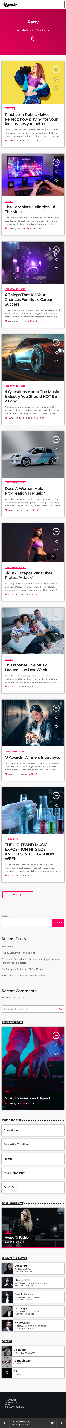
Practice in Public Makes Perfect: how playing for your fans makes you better (31, 119)
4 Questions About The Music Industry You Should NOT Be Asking (32, 397)
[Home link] (10, 4)
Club (8, 1232)
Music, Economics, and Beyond (18, 952)
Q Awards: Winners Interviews (32, 757)
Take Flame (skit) (14, 1173)
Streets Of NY (22, 1280)
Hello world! (8, 946)
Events (9, 109)
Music (9, 201)
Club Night (21, 1308)
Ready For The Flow (16, 1144)
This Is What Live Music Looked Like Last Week (26, 667)
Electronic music (15, 289)
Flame (8, 1158)
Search (6, 916)
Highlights (12, 839)
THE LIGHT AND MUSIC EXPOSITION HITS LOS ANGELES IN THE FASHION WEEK (29, 852)
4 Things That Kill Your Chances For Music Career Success (28, 300)
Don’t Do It (10, 1187)
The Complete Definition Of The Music (22, 969)
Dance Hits (21, 1265)
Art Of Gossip (22, 1322)
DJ (7, 1093)
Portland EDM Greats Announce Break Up (24, 975)
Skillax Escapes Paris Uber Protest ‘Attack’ (28, 575)
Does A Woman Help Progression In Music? (25, 491)
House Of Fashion (17, 1237)
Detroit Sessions (24, 1294)
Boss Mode (11, 1130)
